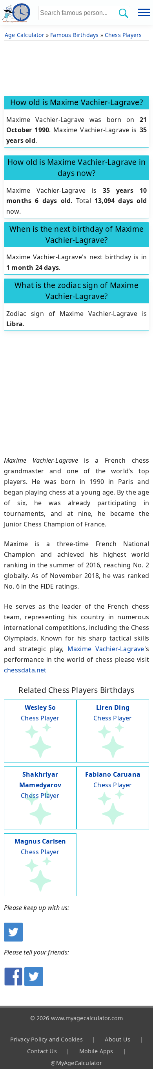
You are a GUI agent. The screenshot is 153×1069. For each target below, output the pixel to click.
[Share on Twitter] (33, 983)
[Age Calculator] (19, 12)
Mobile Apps (96, 1051)
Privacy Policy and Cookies (46, 1039)
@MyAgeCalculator (76, 1063)
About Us (117, 1039)
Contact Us (42, 1051)
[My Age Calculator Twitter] (13, 939)
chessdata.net (25, 670)
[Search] (123, 13)
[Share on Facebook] (13, 983)
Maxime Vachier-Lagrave (105, 648)
